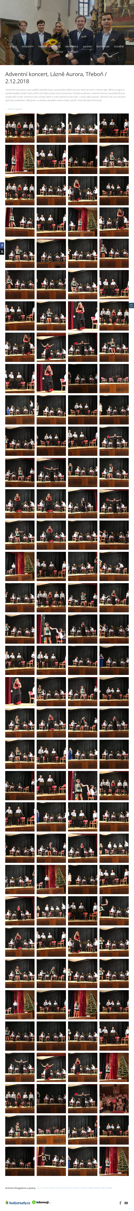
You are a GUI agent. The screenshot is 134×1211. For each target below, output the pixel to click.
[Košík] (131, 305)
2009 (90, 1188)
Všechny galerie (15, 109)
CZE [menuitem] (114, 6)
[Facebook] (120, 1203)
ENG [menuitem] (120, 6)
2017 (39, 1188)
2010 (84, 1188)
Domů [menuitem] (13, 46)
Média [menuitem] (59, 51)
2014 (58, 1188)
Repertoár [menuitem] (103, 46)
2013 (65, 1188)
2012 (71, 1188)
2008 (97, 1188)
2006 (109, 1188)
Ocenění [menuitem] (119, 46)
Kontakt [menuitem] (73, 51)
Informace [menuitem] (71, 46)
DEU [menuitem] (126, 6)
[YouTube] (126, 1203)
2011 (78, 1188)
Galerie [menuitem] (87, 46)
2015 (52, 1188)
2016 (45, 1188)
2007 (103, 1188)
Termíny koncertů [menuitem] (49, 46)
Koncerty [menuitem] (28, 46)
